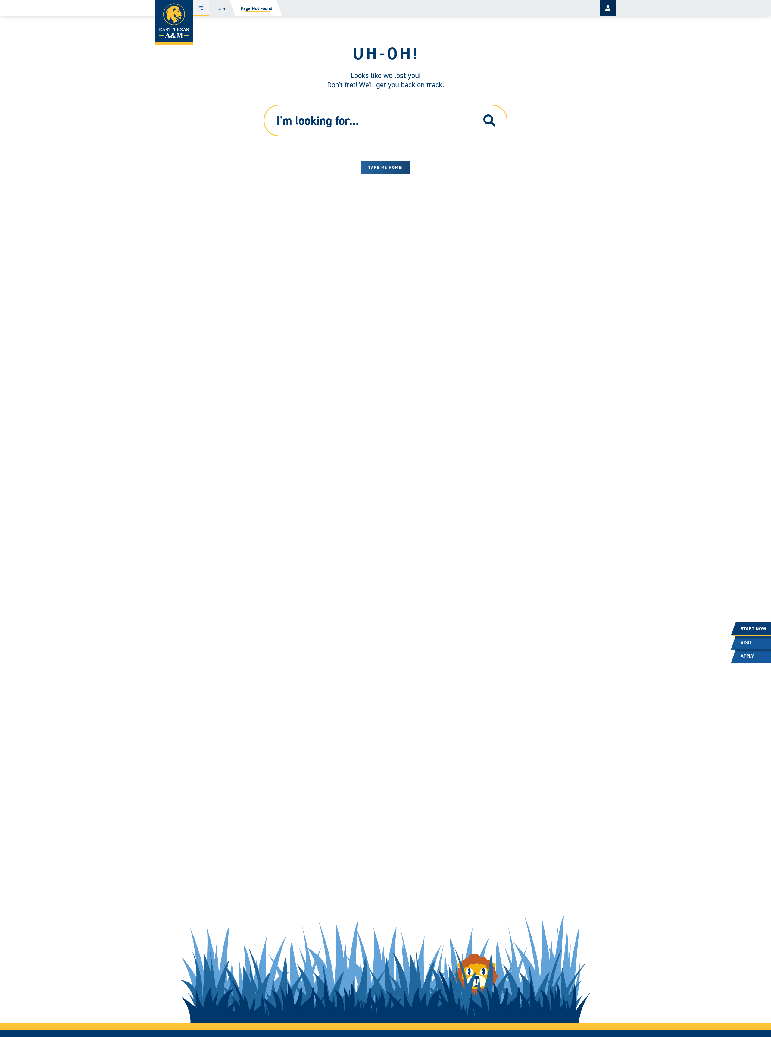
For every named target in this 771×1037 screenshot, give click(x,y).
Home (220, 8)
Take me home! (385, 167)
